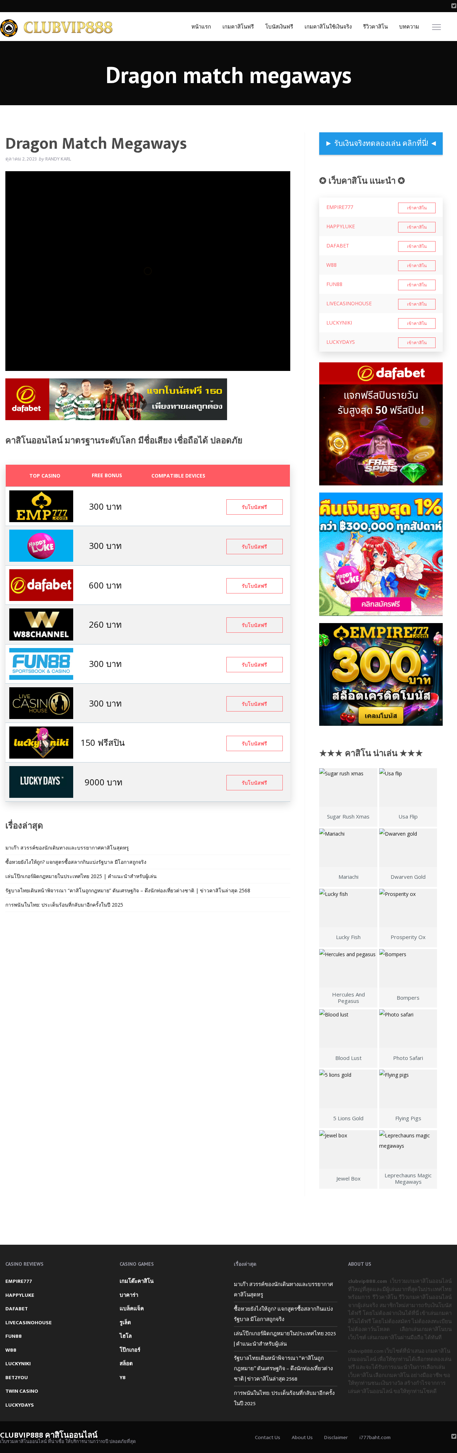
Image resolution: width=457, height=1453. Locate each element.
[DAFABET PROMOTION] (41, 584)
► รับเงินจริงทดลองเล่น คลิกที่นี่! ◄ (381, 143)
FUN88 (334, 284)
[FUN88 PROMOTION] (41, 663)
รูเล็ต (125, 1322)
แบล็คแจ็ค (132, 1308)
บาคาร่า (129, 1295)
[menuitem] (201, 26)
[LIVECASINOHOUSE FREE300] (41, 702)
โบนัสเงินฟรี (279, 26)
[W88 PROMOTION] (41, 624)
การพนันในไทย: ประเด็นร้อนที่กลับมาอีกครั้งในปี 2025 (64, 904)
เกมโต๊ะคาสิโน (137, 1281)
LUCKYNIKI (339, 322)
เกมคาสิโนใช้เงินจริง (328, 26)
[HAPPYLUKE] (381, 554)
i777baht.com (375, 1437)
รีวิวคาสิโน (375, 26)
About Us (302, 1437)
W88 (331, 264)
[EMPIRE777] (381, 674)
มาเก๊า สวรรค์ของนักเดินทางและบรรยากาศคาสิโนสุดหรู (67, 847)
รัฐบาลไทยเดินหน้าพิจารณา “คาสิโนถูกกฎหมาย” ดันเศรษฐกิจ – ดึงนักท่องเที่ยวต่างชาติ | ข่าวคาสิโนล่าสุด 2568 (127, 890)
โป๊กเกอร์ (130, 1350)
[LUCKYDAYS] (41, 781)
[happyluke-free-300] (41, 545)
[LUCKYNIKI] (41, 742)
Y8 (123, 1377)
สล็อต (126, 1363)
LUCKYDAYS (340, 341)
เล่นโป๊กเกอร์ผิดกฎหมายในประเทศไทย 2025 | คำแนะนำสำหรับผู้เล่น (81, 876)
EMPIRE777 (339, 207)
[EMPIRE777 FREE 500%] (41, 505)
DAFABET (337, 245)
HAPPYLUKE (340, 226)
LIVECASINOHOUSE (349, 303)
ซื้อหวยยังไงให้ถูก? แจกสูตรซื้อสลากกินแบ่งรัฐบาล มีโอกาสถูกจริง (75, 861)
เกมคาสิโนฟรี (238, 26)
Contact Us (267, 1437)
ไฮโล (126, 1336)
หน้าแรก (201, 26)
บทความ (409, 26)
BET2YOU (16, 1377)
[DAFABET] (116, 401)
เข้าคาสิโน (417, 207)
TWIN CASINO (21, 1391)
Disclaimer (336, 1437)
